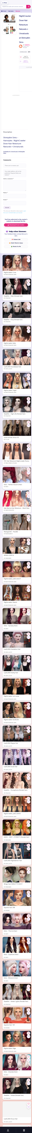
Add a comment (8, 179)
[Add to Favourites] (28, 257)
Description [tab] (7, 132)
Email (5, 200)
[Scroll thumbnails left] (5, 30)
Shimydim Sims (28, 45)
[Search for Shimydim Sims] (20, 46)
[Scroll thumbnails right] (14, 30)
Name (5, 192)
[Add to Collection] (28, 260)
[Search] (28, 6)
